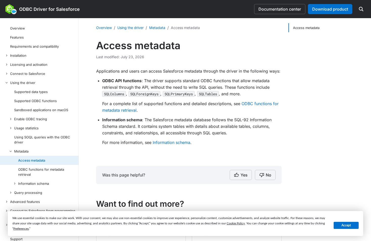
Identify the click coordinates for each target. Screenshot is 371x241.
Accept (346, 225)
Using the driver (130, 27)
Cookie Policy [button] (236, 223)
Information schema (171, 142)
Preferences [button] (21, 228)
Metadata (157, 27)
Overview (104, 27)
